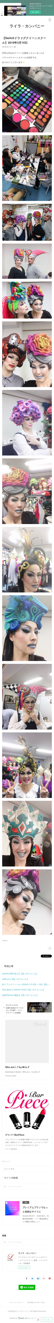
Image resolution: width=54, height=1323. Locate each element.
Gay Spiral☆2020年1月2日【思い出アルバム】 (23, 989)
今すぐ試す (35, 12)
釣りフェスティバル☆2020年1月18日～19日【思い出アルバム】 (27, 984)
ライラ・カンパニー (27, 26)
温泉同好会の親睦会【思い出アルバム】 (20, 995)
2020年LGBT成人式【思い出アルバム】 (20, 973)
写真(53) (5, 940)
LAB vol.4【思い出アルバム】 (15, 979)
